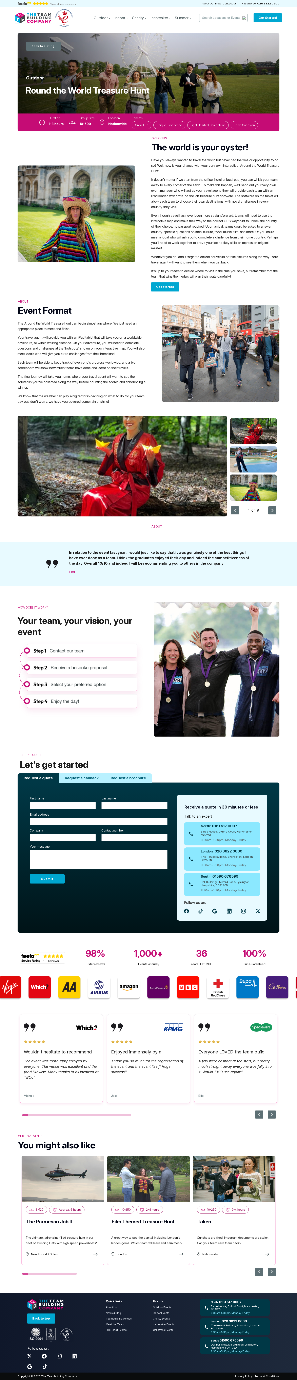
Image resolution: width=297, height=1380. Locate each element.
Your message (40, 846)
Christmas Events (163, 1329)
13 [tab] (98, 1115)
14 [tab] (104, 1115)
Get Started (268, 18)
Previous (235, 510)
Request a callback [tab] (82, 778)
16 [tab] (116, 1115)
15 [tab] (110, 1115)
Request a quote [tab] (38, 778)
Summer (182, 18)
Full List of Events (116, 1329)
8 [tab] (68, 1115)
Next (272, 510)
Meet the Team (115, 1324)
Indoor (120, 18)
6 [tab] (56, 1115)
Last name (108, 798)
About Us (207, 3)
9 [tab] (74, 1115)
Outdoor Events (162, 1307)
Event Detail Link (63, 1210)
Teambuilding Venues (119, 1318)
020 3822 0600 (268, 3)
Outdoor (101, 18)
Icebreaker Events (164, 1324)
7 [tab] (62, 1115)
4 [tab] (43, 1115)
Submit (47, 879)
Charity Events (161, 1318)
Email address (39, 814)
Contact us (230, 3)
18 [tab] (128, 1115)
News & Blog (113, 1312)
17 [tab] (122, 1115)
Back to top (41, 1318)
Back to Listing (43, 46)
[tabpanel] (148, 858)
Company (36, 830)
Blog (218, 3)
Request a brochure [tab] (128, 778)
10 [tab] (80, 1115)
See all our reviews (63, 4)
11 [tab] (86, 1115)
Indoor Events (161, 1312)
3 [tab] (37, 1115)
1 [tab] (25, 1115)
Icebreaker (160, 18)
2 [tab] (31, 1115)
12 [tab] (92, 1115)
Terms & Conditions (267, 1376)
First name (37, 798)
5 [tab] (49, 1115)
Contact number (112, 830)
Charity (138, 18)
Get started (165, 287)
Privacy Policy (244, 1376)
